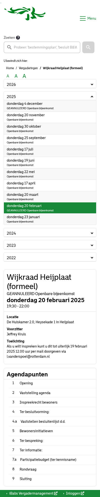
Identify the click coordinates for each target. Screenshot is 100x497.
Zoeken (9, 38)
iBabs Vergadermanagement (31, 493)
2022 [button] (11, 258)
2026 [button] (11, 85)
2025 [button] (11, 97)
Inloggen (73, 493)
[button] (88, 47)
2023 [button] (11, 245)
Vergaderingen (28, 68)
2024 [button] (11, 233)
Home (10, 68)
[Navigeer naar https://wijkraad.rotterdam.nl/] (25, 18)
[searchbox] (42, 47)
